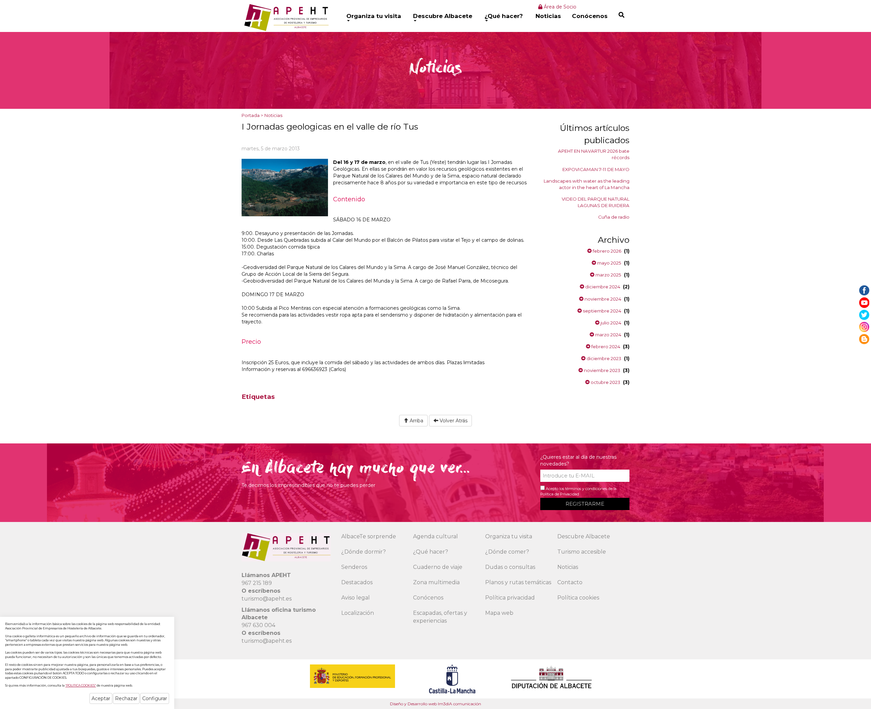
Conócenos (590, 16)
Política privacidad (510, 597)
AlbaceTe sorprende (368, 536)
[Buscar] (621, 15)
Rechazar (126, 698)
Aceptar (101, 698)
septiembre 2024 (601, 311)
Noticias (548, 16)
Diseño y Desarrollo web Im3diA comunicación (435, 703)
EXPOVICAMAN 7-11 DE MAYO (595, 169)
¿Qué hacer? (503, 16)
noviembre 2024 (602, 299)
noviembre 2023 (601, 370)
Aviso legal (355, 597)
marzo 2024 (607, 334)
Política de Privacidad (559, 494)
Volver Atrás (452, 421)
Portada (251, 115)
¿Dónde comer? (507, 551)
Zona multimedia (436, 582)
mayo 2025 (608, 263)
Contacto (569, 582)
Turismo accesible (581, 551)
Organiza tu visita (373, 16)
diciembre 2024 (602, 286)
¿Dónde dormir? (363, 551)
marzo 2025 (607, 274)
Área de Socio (559, 7)
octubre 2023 (605, 382)
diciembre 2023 (603, 358)
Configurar (154, 698)
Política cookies (578, 597)
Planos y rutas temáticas (518, 582)
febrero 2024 (605, 346)
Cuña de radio (613, 217)
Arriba (415, 421)
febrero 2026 (606, 251)
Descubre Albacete (442, 16)
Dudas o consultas (510, 567)
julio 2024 (610, 322)
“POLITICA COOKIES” (80, 685)
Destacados (357, 582)
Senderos (354, 567)
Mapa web (499, 613)
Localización (357, 613)
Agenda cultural (435, 536)
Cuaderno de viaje (437, 567)
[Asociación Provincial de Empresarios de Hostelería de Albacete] (286, 17)
